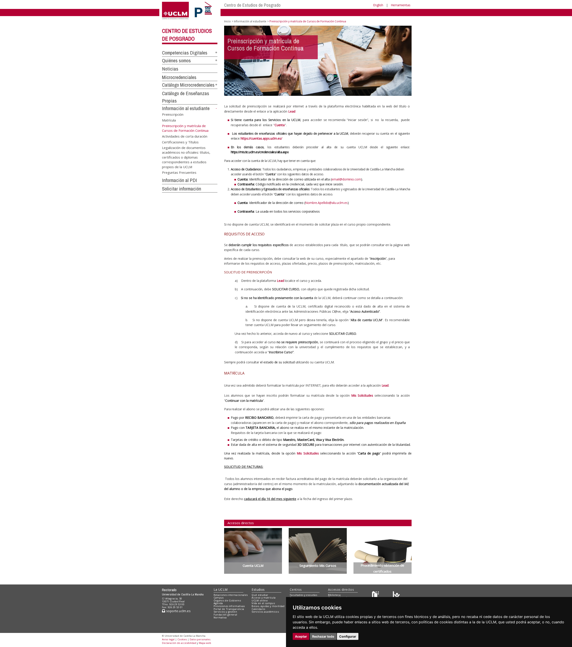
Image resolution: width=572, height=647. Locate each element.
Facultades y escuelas (303, 595)
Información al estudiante (186, 108)
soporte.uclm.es (178, 611)
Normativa (220, 617)
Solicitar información (181, 188)
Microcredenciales (179, 77)
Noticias (170, 68)
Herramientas (400, 5)
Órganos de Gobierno (227, 600)
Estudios (258, 589)
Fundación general (225, 614)
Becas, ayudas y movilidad (268, 606)
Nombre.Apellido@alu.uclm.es (326, 203)
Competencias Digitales (184, 52)
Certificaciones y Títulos (180, 142)
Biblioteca (334, 595)
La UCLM (221, 589)
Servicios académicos (265, 611)
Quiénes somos (176, 60)
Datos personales (200, 639)
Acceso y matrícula (263, 597)
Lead (280, 280)
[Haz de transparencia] (376, 596)
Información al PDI (179, 180)
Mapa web (205, 643)
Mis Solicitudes (362, 395)
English (378, 5)
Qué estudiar (260, 595)
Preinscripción (172, 114)
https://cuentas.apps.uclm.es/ (261, 138)
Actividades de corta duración (184, 136)
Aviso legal (168, 639)
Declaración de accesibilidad (179, 643)
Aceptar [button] (301, 636)
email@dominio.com (346, 179)
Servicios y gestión (225, 611)
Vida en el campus (263, 603)
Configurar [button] (347, 636)
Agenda (218, 603)
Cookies (182, 639)
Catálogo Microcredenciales (188, 85)
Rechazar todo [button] (323, 636)
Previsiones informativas (229, 606)
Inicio (227, 21)
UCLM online (260, 600)
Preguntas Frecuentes (179, 172)
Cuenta (280, 125)
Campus (219, 597)
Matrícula (169, 120)
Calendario (258, 609)
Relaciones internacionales (231, 595)
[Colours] (396, 596)
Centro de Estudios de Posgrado (252, 5)
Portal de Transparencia (229, 609)
